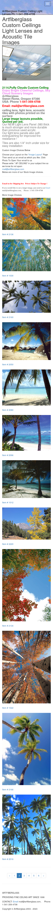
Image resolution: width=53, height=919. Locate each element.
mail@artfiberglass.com (13, 169)
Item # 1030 (7, 275)
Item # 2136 (7, 234)
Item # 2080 (7, 409)
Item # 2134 (7, 625)
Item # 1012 (7, 502)
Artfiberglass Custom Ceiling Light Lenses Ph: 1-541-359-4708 (22, 12)
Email (47, 188)
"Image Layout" (35, 154)
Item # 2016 (7, 859)
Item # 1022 (7, 707)
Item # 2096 (7, 455)
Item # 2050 (7, 364)
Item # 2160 (7, 317)
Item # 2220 (7, 544)
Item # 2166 (7, 789)
